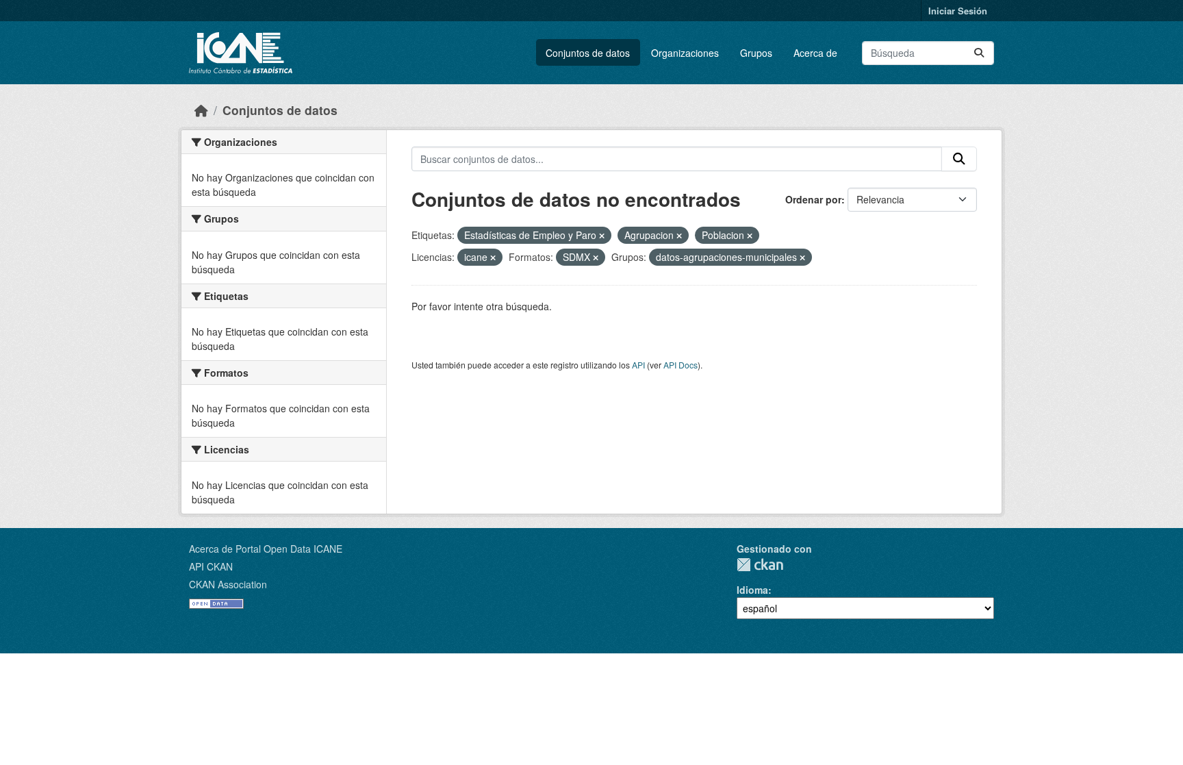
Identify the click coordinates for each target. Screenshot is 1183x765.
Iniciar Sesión (957, 10)
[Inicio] (201, 109)
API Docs (680, 365)
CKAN (760, 564)
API (638, 365)
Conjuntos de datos (588, 53)
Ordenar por (813, 199)
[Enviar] (979, 53)
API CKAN (211, 566)
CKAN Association (228, 584)
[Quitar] (602, 235)
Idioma (752, 590)
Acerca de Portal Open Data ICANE (265, 548)
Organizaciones (685, 53)
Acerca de (815, 53)
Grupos (756, 53)
